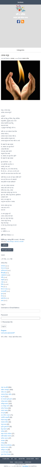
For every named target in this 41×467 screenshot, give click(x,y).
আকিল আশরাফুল (5, 389)
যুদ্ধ (2, 293)
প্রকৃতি (2, 279)
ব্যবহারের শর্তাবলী (30, 459)
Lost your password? (8, 333)
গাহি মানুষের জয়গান (7, 250)
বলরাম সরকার (4, 410)
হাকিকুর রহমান (4, 403)
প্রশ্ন (15, 459)
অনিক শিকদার (4, 408)
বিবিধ (2, 284)
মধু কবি (3, 396)
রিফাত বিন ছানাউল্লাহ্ (6, 445)
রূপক (2, 300)
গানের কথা (3, 268)
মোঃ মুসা (3, 413)
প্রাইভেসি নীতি (22, 459)
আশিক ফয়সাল (4, 438)
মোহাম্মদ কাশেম (4, 447)
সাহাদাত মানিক (25, 58)
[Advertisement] (20, 36)
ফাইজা (2, 431)
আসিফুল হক (4, 449)
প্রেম (2, 282)
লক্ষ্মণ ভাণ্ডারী (4, 387)
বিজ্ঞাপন (37, 459)
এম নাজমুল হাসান (5, 406)
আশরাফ (3, 440)
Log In (4, 326)
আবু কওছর (3, 424)
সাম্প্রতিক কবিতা (5, 459)
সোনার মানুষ (5, 55)
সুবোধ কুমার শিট (5, 426)
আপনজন (8, 241)
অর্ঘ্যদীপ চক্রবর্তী (5, 417)
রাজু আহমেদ (4, 429)
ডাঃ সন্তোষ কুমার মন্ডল (6, 399)
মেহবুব (2, 443)
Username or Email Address (10, 307)
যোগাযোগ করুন (28, 462)
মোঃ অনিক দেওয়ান (5, 415)
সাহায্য (11, 462)
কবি (12, 459)
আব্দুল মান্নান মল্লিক (6, 433)
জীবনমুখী (12, 241)
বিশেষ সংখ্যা (4, 289)
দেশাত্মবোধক (16, 241)
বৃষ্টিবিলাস (4, 245)
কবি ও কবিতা (20, 14)
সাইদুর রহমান (4, 401)
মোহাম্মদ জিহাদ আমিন (6, 394)
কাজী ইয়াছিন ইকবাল (6, 436)
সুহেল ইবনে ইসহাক (5, 454)
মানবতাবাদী (21, 241)
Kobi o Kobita (19, 462)
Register (3, 330)
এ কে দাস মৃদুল (4, 452)
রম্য (2, 296)
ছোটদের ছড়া (4, 270)
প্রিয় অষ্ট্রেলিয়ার (25, 466)
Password (4, 315)
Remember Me (8, 322)
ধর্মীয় (2, 277)
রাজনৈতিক (3, 298)
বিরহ (2, 286)
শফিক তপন (3, 392)
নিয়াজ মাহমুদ (4, 419)
